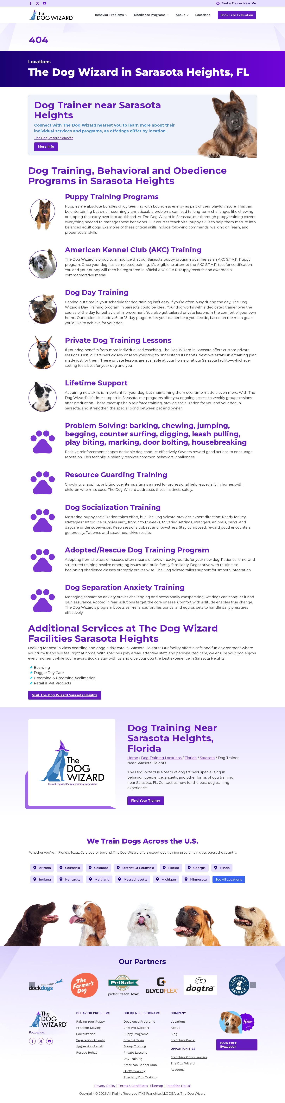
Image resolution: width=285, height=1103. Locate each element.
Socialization (86, 1034)
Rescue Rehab (87, 1053)
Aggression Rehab (89, 1046)
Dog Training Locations (161, 758)
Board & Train (134, 1040)
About (175, 1028)
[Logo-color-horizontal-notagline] (51, 11)
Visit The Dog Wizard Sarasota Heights (64, 695)
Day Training (133, 1059)
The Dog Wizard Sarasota (53, 138)
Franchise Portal (183, 1040)
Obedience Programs (139, 1022)
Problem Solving (88, 1028)
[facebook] (30, 3)
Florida (191, 758)
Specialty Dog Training (140, 1077)
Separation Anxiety (90, 1040)
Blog (174, 1034)
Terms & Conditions (133, 1086)
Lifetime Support (136, 1028)
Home (132, 758)
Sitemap (156, 1086)
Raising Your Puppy (90, 1022)
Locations (178, 1022)
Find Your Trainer (145, 800)
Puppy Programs (136, 1034)
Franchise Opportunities (189, 1057)
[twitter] (37, 3)
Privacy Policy (105, 1086)
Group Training (135, 1046)
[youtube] (44, 3)
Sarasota (207, 758)
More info (46, 146)
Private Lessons (135, 1053)
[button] (32, 985)
